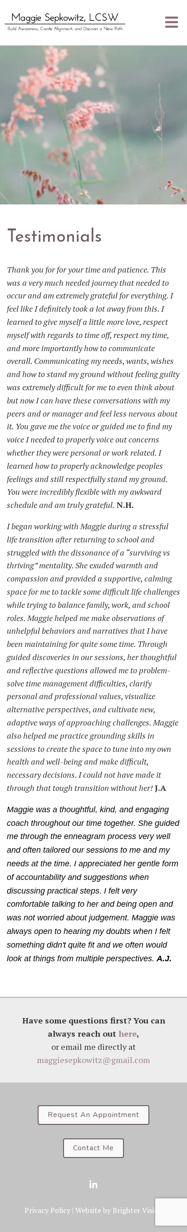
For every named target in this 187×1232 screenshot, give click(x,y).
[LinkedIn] (93, 1185)
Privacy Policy (47, 1210)
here (127, 1033)
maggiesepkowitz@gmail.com (93, 1059)
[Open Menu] (171, 23)
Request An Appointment (93, 1115)
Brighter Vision (137, 1210)
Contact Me (93, 1148)
